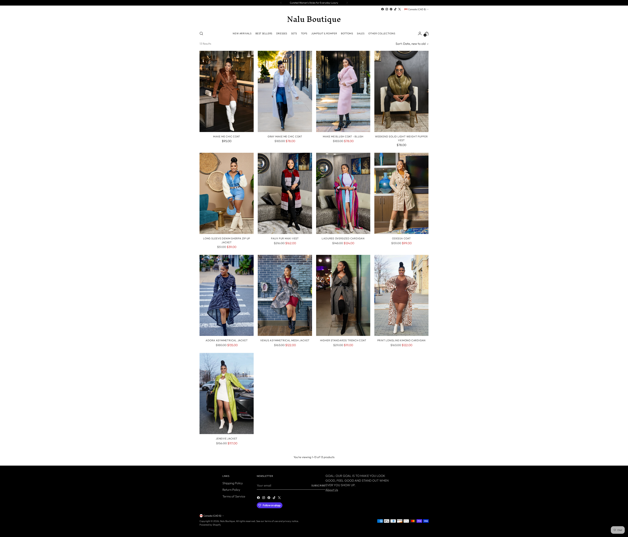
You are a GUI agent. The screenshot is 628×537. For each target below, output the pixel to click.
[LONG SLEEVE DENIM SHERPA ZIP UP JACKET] (227, 193)
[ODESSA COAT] (401, 193)
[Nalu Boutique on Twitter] (399, 9)
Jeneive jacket (226, 438)
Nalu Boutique (227, 521)
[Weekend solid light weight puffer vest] (401, 91)
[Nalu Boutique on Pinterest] (391, 9)
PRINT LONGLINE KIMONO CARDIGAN (401, 340)
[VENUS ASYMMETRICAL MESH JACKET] (285, 295)
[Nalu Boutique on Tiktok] (395, 9)
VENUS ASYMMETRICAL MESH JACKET (285, 340)
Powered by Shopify (210, 524)
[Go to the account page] (420, 33)
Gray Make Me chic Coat (285, 136)
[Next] (347, 3)
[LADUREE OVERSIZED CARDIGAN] (343, 193)
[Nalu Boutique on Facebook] (382, 9)
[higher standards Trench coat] (343, 295)
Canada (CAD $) (417, 9)
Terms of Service (233, 496)
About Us (331, 490)
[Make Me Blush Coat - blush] (343, 91)
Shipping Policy (232, 483)
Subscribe (318, 485)
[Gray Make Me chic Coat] (285, 91)
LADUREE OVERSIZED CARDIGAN (343, 238)
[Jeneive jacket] (227, 393)
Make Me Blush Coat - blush (343, 136)
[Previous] (281, 3)
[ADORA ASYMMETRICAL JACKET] (227, 295)
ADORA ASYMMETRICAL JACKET (227, 340)
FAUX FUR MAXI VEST (285, 238)
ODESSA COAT (401, 238)
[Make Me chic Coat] (227, 91)
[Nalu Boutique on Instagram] (386, 9)
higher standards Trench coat (343, 340)
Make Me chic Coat (226, 136)
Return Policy (231, 490)
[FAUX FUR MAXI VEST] (285, 193)
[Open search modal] (201, 33)
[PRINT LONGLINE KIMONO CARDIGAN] (401, 295)
